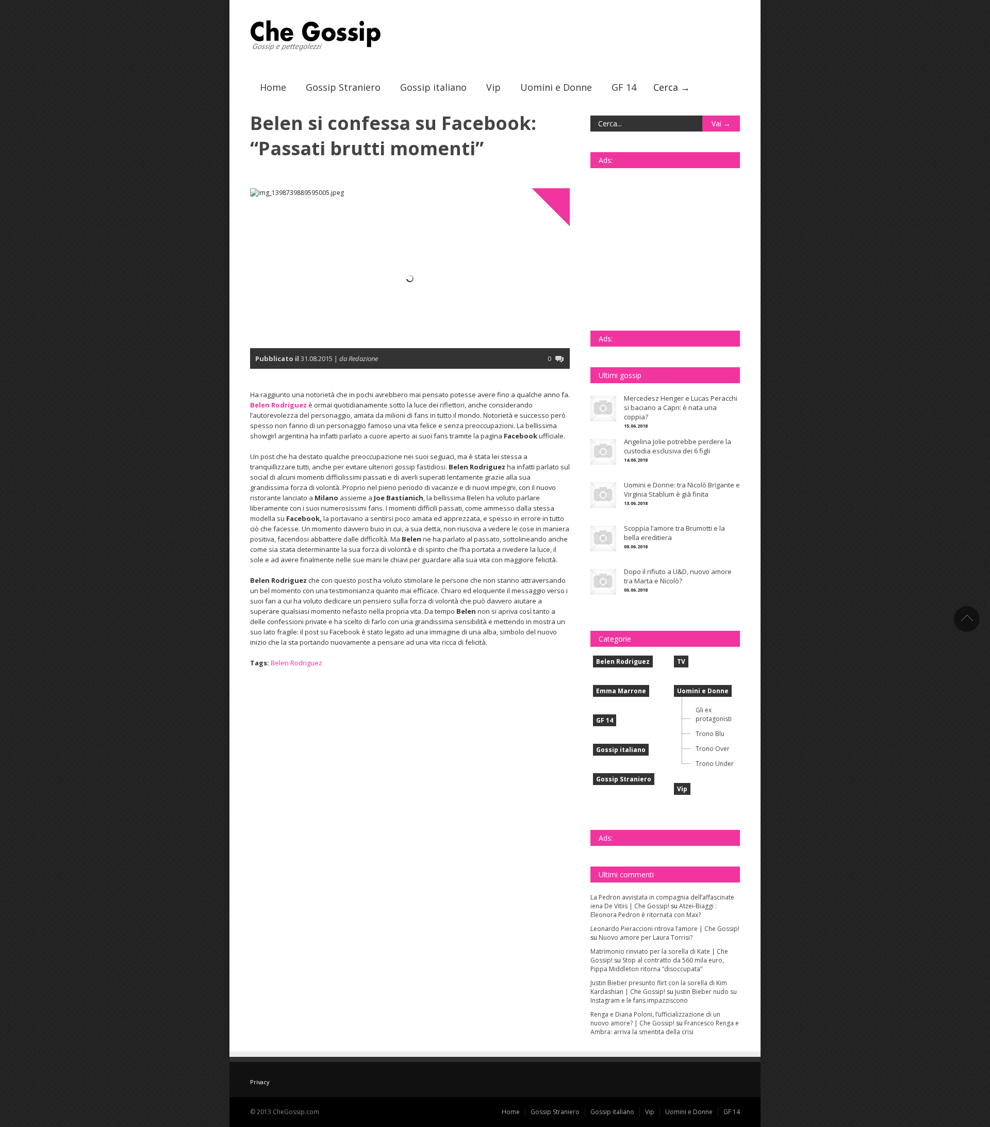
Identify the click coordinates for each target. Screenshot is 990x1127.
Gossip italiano (433, 87)
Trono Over (713, 748)
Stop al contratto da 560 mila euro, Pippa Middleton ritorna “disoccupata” (657, 964)
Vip (493, 87)
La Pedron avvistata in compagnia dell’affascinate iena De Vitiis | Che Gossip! (662, 901)
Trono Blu (710, 733)
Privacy (259, 1082)
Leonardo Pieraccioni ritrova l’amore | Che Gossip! (664, 928)
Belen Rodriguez (556, 202)
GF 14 (624, 87)
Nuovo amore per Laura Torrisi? (645, 937)
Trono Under (715, 763)
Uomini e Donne (556, 87)
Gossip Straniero (343, 87)
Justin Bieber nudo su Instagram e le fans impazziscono (663, 996)
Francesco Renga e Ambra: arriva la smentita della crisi (664, 1027)
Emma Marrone (621, 691)
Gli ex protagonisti (714, 714)
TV (681, 661)
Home (273, 87)
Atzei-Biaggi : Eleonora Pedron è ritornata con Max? (653, 910)
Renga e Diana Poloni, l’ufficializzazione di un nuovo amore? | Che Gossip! (655, 1018)
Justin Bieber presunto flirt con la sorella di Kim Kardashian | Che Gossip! (658, 987)
